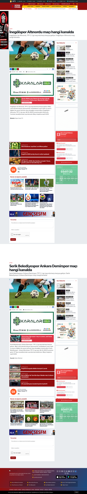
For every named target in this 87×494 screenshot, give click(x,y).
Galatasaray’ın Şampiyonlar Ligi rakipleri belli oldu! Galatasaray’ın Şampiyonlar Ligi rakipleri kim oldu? (32, 204)
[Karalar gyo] (32, 84)
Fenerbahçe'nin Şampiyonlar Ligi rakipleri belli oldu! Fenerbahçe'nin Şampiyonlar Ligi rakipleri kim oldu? (46, 205)
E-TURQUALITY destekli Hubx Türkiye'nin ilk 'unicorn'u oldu (69, 48)
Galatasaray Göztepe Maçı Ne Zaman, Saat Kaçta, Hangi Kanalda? (31, 425)
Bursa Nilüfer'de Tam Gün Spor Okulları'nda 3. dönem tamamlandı (71, 74)
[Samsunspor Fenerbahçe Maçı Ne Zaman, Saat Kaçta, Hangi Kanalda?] (46, 418)
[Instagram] (64, 471)
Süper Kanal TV (22, 169)
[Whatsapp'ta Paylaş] (15, 69)
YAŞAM (67, 52)
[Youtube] (69, 471)
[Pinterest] (62, 471)
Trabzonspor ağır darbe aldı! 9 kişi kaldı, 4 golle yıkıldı (32, 188)
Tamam (76, 492)
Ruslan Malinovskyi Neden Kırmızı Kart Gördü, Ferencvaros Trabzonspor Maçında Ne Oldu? (46, 189)
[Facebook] (57, 471)
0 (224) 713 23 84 (61, 149)
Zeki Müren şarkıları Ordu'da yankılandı (70, 55)
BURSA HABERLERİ (56, 6)
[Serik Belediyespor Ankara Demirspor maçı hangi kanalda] (32, 292)
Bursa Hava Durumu (33, 482)
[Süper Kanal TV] (16, 6)
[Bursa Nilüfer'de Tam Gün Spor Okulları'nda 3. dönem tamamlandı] (17, 404)
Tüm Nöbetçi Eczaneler (67, 162)
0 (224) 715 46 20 (61, 158)
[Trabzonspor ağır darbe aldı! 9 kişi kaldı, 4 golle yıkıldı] (32, 182)
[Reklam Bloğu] (67, 119)
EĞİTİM (65, 6)
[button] (76, 6)
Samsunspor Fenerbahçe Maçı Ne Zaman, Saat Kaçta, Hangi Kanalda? (46, 425)
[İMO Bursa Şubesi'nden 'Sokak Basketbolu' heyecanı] (46, 404)
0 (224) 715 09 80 (61, 395)
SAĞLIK (46, 489)
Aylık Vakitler (60, 182)
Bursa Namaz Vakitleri (51, 482)
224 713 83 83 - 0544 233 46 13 (41, 474)
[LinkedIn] (67, 471)
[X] (60, 471)
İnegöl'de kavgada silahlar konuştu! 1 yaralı (70, 61)
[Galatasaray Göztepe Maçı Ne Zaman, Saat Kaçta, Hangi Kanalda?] (32, 418)
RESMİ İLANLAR (66, 4)
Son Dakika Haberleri (50, 485)
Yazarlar (49, 4)
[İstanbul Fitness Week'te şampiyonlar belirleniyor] (17, 418)
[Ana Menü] (76, 4)
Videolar (41, 4)
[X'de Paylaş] (13, 69)
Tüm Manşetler (32, 485)
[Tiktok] (71, 471)
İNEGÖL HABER (45, 6)
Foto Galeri (32, 4)
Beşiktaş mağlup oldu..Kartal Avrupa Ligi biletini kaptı (16, 204)
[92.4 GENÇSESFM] (32, 213)
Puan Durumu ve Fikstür (17, 485)
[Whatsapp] (65, 473)
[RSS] (68, 473)
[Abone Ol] (53, 69)
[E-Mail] (19, 172)
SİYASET (42, 489)
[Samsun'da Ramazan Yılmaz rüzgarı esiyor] (32, 404)
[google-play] (72, 477)
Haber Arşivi (65, 485)
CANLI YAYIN (30, 6)
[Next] (76, 471)
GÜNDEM (38, 6)
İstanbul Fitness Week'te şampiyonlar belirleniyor (16, 424)
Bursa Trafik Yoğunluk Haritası (69, 482)
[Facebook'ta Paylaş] (11, 69)
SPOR (10, 28)
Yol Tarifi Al (70, 149)
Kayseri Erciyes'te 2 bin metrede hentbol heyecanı (16, 188)
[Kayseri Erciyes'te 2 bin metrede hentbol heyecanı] (17, 182)
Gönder (13, 239)
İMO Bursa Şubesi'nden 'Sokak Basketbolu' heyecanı (45, 411)
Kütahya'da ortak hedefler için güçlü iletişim (70, 67)
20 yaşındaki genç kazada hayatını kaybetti (71, 80)
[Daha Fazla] (18, 69)
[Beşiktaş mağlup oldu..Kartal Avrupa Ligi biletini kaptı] (17, 197)
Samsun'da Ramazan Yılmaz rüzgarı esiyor (30, 410)
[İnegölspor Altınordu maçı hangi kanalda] (32, 54)
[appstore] (61, 477)
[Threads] (73, 471)
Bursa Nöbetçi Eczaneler (17, 482)
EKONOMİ (71, 6)
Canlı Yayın (56, 4)
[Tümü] (76, 43)
